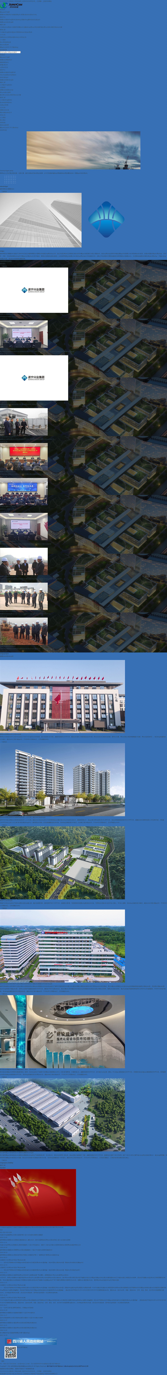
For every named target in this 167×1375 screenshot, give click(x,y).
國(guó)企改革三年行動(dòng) (9, 47)
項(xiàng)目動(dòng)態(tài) (24, 19)
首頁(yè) (2, 9)
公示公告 (2, 34)
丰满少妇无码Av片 (16, 1374)
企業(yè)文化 (33, 14)
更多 (1, 1230)
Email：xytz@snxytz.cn (20, 1364)
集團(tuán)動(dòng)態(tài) (8, 19)
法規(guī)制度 (28, 32)
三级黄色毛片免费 (28, 1374)
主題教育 (14, 27)
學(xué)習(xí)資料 (36, 27)
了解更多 (3, 191)
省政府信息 (3, 50)
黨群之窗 (2, 24)
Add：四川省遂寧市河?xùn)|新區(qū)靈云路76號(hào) (43, 1364)
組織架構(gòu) (16, 14)
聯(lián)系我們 (4, 45)
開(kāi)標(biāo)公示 (15, 37)
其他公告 (23, 37)
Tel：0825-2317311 (6, 1364)
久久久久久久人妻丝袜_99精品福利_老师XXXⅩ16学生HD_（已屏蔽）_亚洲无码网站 (26, 1)
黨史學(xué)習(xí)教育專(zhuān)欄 (51, 27)
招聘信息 (8, 42)
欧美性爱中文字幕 (5, 1374)
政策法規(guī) (36, 19)
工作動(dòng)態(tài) (6, 27)
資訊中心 (2, 17)
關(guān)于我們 (5, 12)
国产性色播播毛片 (39, 1374)
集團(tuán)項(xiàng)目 (6, 22)
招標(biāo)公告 (4, 37)
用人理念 (2, 42)
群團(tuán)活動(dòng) (24, 27)
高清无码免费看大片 (51, 1374)
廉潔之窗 (2, 29)
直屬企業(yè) (25, 14)
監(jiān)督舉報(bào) (18, 32)
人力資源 (2, 40)
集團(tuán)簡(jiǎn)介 (6, 14)
